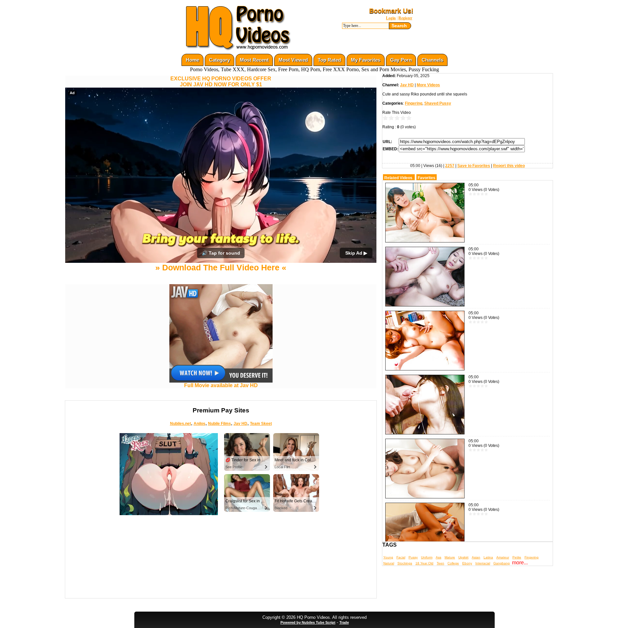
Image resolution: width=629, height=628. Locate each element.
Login (391, 18)
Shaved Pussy (437, 103)
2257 (449, 165)
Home (192, 60)
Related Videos (398, 178)
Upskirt (463, 557)
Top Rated (329, 60)
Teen (440, 563)
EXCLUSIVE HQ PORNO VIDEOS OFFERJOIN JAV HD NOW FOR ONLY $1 (220, 81)
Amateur (502, 557)
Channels (432, 60)
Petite (516, 557)
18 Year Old (424, 563)
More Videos (428, 85)
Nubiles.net (180, 423)
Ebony (467, 563)
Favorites (426, 178)
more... (520, 562)
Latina (488, 557)
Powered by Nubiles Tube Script (307, 622)
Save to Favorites (473, 165)
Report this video (509, 165)
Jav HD (240, 423)
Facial (400, 557)
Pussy (413, 557)
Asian (476, 557)
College (453, 563)
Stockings (404, 563)
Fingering (413, 103)
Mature (450, 557)
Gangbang (501, 563)
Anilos (199, 423)
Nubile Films (219, 423)
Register (405, 18)
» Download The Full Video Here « (220, 267)
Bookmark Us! (391, 10)
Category (219, 60)
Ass (438, 557)
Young (388, 557)
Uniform (426, 557)
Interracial (482, 563)
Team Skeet (261, 423)
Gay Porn (401, 60)
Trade (344, 622)
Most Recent (254, 60)
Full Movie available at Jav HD (221, 385)
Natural (388, 563)
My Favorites (365, 60)
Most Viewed (293, 60)
